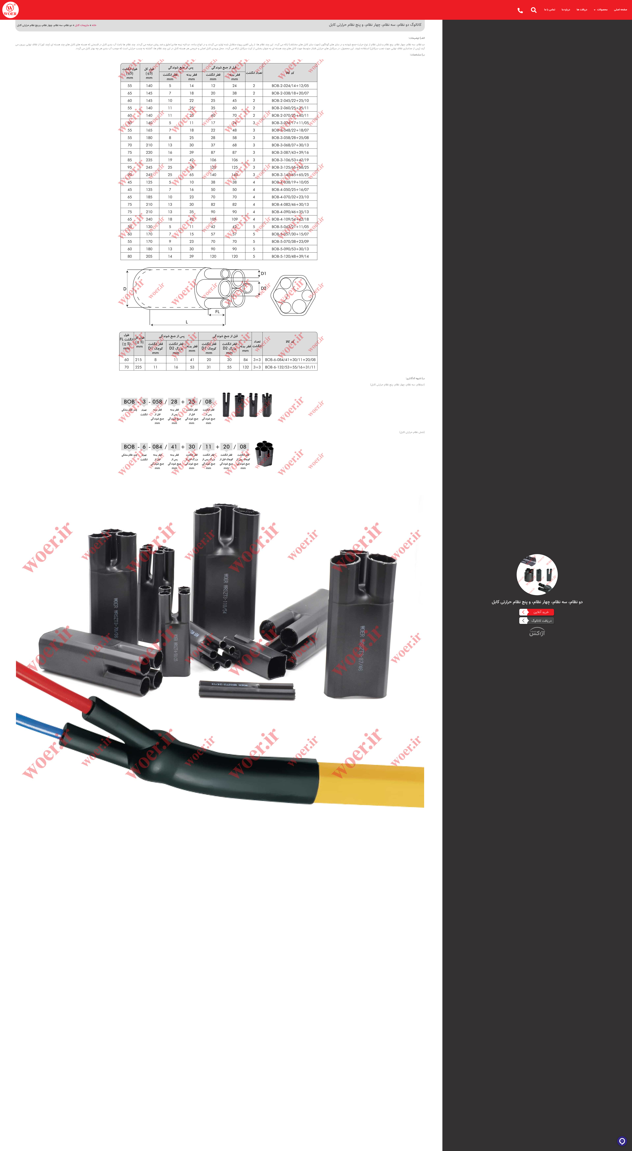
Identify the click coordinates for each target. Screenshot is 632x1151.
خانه (94, 25)
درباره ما (566, 10)
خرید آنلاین (541, 612)
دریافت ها (582, 10)
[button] (534, 10)
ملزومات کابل (82, 25)
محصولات (602, 10)
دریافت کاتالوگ (541, 621)
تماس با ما (549, 10)
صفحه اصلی (620, 10)
